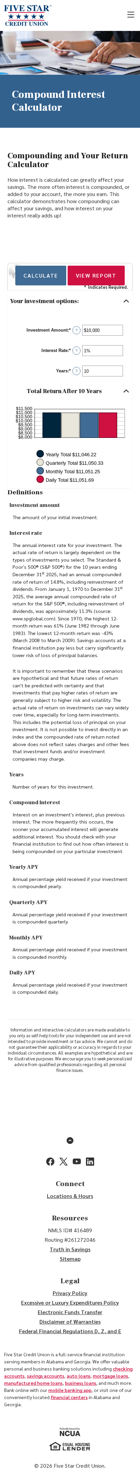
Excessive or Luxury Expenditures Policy (70, 1302)
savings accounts (45, 1376)
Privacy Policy (70, 1292)
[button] (70, 301)
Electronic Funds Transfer (70, 1312)
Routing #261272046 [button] (70, 1239)
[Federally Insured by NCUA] (70, 1432)
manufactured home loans (33, 1383)
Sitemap (70, 1258)
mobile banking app (69, 1390)
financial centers (69, 1397)
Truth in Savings (70, 1249)
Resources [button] (70, 1218)
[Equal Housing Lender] (70, 1446)
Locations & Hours (70, 1195)
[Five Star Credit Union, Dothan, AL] (28, 15)
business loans (80, 1383)
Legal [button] (70, 1281)
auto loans (78, 1376)
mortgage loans (110, 1376)
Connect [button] (70, 1183)
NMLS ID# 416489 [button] (70, 1230)
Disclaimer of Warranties (70, 1321)
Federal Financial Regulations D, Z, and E (70, 1331)
